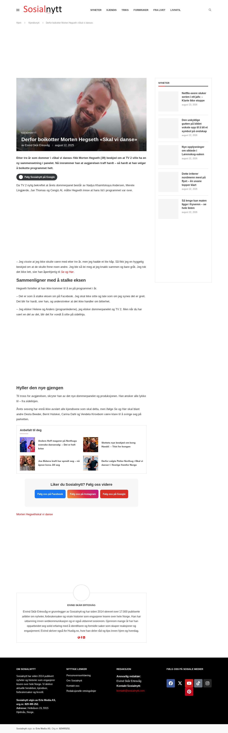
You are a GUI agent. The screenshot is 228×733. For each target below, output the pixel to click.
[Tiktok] (198, 683)
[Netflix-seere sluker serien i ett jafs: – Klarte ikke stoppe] (168, 101)
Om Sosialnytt (26, 669)
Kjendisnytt (34, 23)
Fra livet (159, 10)
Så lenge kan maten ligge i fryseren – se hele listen (194, 204)
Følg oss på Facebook (50, 494)
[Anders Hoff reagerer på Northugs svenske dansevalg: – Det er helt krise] (27, 444)
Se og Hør (67, 271)
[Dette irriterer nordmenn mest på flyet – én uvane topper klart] (168, 182)
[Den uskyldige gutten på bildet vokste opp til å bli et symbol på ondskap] (168, 128)
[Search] (210, 10)
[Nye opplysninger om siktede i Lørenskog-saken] (168, 155)
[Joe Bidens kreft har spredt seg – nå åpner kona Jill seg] (27, 463)
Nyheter (95, 10)
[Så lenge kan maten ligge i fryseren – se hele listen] (168, 209)
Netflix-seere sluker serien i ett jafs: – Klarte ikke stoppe (194, 97)
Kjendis (111, 10)
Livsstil (175, 10)
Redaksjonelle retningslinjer (81, 691)
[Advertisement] (114, 51)
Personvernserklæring (78, 675)
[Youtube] (189, 683)
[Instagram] (207, 683)
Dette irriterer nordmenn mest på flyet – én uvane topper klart (194, 179)
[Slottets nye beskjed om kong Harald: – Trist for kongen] (90, 444)
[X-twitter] (180, 683)
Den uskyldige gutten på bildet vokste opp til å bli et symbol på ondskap (195, 126)
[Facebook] (171, 683)
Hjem (18, 23)
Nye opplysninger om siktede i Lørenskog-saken (193, 150)
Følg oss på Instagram (83, 494)
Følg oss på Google (114, 494)
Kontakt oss (72, 685)
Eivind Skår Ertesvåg (37, 145)
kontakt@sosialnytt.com (131, 690)
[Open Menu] (17, 10)
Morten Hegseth (26, 514)
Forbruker (141, 10)
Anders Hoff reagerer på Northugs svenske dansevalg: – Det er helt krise (57, 444)
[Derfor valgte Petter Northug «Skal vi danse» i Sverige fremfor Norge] (90, 463)
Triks (125, 10)
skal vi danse (44, 514)
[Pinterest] (189, 691)
